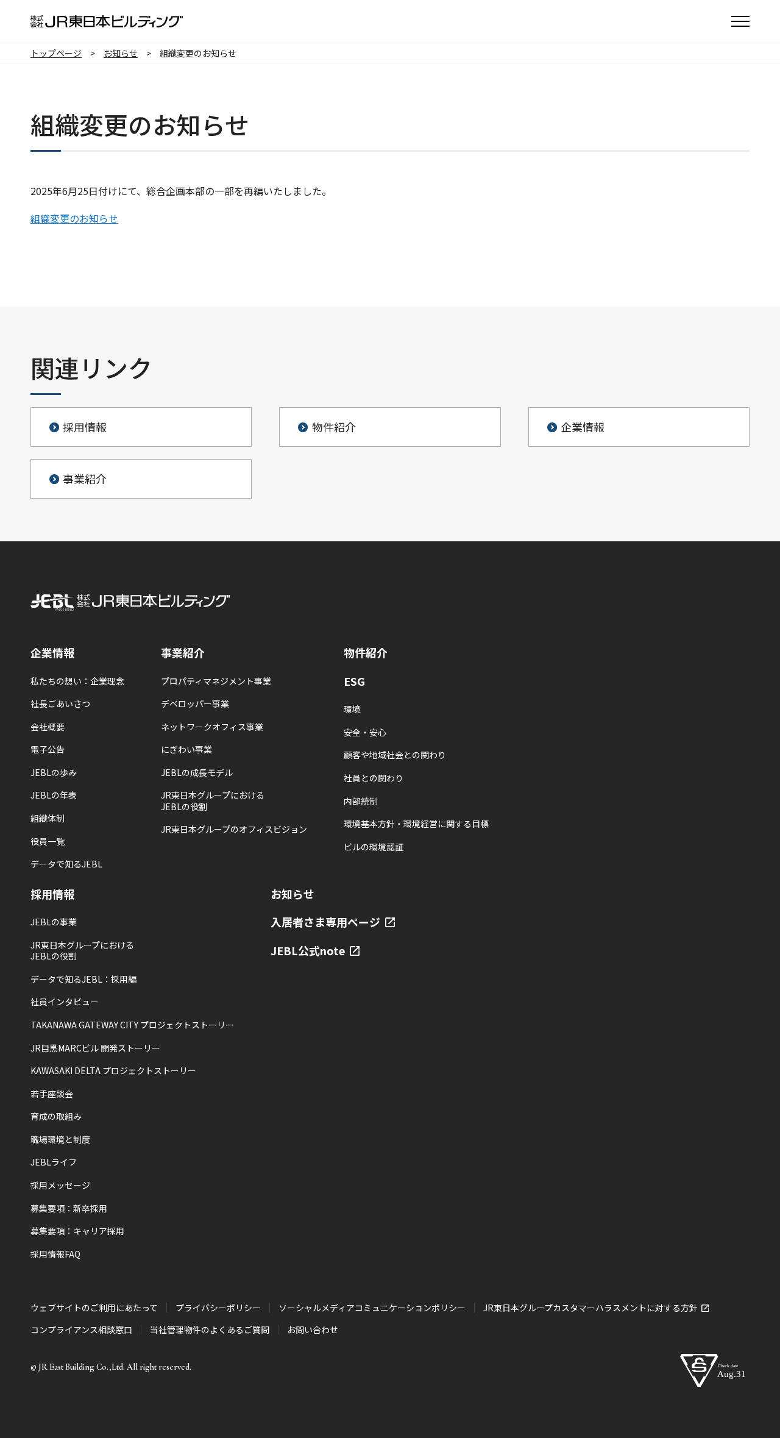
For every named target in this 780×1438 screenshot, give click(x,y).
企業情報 (52, 652)
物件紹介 (366, 652)
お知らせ (292, 894)
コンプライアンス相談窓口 (81, 1329)
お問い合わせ (312, 1329)
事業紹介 (183, 652)
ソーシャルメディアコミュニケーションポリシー (372, 1307)
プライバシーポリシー (218, 1307)
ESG (354, 681)
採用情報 (52, 894)
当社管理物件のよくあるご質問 (209, 1329)
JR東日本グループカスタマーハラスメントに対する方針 (591, 1307)
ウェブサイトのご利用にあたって (94, 1307)
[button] (740, 21)
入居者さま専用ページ (327, 922)
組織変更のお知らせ (74, 218)
